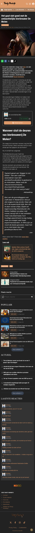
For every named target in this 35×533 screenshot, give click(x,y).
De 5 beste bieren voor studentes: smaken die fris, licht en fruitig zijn (21, 257)
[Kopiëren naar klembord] (15, 61)
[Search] (27, 4)
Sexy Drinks (5, 266)
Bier (11, 266)
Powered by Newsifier (17, 530)
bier (24, 67)
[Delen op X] (8, 61)
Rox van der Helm (10, 27)
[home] (2, 10)
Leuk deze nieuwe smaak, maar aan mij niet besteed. (15, 477)
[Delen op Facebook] (5, 61)
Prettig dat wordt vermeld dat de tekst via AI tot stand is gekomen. (17, 424)
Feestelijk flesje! (6, 416)
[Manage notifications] (31, 530)
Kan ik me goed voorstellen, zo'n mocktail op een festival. (16, 440)
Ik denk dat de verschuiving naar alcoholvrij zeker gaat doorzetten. (17, 432)
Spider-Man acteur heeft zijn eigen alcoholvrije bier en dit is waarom (21, 249)
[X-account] (11, 523)
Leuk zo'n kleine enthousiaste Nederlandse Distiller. (15, 463)
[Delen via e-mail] (12, 61)
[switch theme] (30, 4)
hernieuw (8, 405)
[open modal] (33, 4)
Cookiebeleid (22, 527)
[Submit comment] (32, 297)
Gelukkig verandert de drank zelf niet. (11, 447)
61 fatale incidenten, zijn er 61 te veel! (12, 409)
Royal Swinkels (18, 77)
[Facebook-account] (15, 523)
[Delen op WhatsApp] (2, 61)
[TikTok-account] (24, 523)
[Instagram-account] (20, 523)
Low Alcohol (5, 25)
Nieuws (13, 314)
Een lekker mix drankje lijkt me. (10, 470)
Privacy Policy (13, 527)
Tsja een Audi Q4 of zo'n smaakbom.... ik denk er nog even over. (17, 455)
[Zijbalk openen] (2, 4)
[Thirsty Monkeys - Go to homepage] (10, 3)
